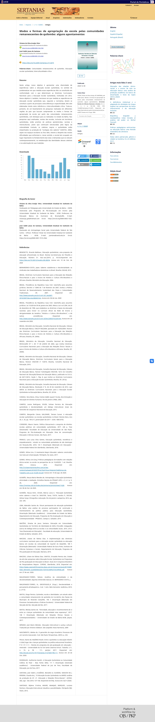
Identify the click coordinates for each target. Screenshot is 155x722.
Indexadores (79, 18)
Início (21, 25)
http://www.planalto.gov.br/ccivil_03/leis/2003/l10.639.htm (40, 319)
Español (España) (116, 34)
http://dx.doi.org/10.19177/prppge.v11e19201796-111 (39, 653)
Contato (90, 18)
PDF (81, 76)
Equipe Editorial (36, 18)
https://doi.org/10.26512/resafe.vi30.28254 (35, 260)
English (112, 31)
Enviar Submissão (118, 47)
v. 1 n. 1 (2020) (38, 25)
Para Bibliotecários (116, 162)
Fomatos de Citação (85, 116)
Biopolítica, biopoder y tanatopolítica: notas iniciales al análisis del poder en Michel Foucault (122, 119)
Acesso (136, 5)
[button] (83, 156)
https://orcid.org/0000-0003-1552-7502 (32, 48)
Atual (48, 18)
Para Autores (114, 159)
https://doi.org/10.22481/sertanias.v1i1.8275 (38, 63)
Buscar (134, 18)
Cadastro (128, 5)
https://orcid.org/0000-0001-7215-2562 (32, 56)
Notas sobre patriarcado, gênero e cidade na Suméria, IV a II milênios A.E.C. (122, 139)
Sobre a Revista (22, 18)
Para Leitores (114, 156)
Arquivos (56, 18)
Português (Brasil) (116, 37)
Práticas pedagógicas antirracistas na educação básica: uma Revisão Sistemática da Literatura (122, 129)
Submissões (67, 18)
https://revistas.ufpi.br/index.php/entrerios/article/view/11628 (42, 485)
